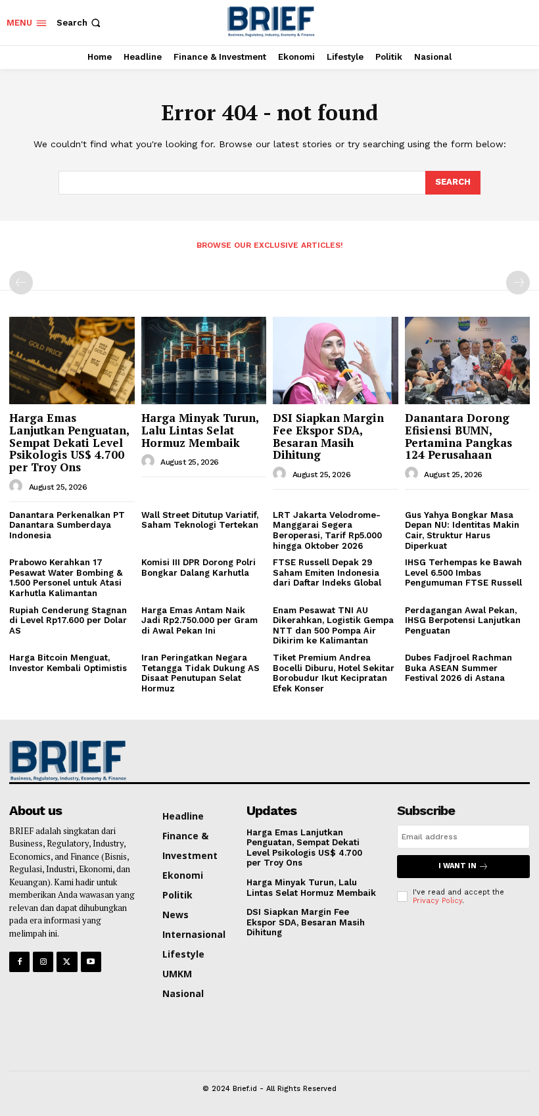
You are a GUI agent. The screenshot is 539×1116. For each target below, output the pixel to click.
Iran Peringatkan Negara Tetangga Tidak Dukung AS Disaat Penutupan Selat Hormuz (200, 673)
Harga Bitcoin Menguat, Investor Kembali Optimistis (70, 663)
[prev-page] (21, 282)
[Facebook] (19, 962)
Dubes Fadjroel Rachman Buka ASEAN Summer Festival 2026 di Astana (458, 668)
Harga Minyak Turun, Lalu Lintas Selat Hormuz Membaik (200, 430)
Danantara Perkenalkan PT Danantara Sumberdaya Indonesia (67, 525)
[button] (80, 22)
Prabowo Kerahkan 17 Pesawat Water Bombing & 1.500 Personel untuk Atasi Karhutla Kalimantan (65, 577)
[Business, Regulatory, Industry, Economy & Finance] (69, 760)
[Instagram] (43, 962)
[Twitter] (67, 962)
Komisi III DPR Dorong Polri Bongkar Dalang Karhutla (198, 567)
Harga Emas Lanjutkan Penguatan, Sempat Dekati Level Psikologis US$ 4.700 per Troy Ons (69, 442)
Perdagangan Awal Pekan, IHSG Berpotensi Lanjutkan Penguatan (463, 620)
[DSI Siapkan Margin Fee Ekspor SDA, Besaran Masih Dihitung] (335, 360)
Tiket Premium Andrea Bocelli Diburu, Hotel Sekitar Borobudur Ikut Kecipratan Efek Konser (333, 673)
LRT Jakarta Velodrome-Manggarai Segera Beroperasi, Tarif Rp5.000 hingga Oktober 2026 (327, 530)
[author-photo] (17, 486)
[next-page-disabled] (518, 282)
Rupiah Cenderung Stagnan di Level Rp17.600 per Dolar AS (68, 620)
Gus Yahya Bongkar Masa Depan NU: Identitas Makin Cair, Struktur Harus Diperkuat (462, 530)
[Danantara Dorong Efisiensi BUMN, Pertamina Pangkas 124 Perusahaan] (467, 360)
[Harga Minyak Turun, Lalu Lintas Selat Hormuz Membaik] (204, 360)
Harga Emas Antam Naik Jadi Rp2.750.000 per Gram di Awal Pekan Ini (199, 620)
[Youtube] (91, 962)
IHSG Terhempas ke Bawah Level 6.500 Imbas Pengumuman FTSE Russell (463, 572)
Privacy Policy (437, 900)
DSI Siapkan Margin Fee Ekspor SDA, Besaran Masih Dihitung (328, 436)
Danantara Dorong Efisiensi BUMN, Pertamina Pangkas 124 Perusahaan (458, 436)
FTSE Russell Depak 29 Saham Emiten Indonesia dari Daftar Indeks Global (327, 572)
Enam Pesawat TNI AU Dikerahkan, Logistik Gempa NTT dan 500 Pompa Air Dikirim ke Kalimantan (333, 625)
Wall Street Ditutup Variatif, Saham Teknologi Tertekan (199, 520)
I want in (457, 866)
